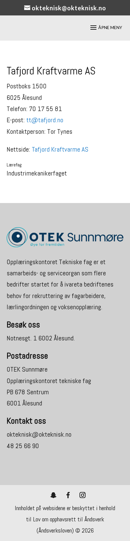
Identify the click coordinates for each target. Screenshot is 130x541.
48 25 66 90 (23, 445)
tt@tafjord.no (44, 120)
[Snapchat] (53, 495)
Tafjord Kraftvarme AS (60, 149)
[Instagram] (82, 495)
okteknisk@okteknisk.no (39, 434)
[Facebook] (68, 495)
